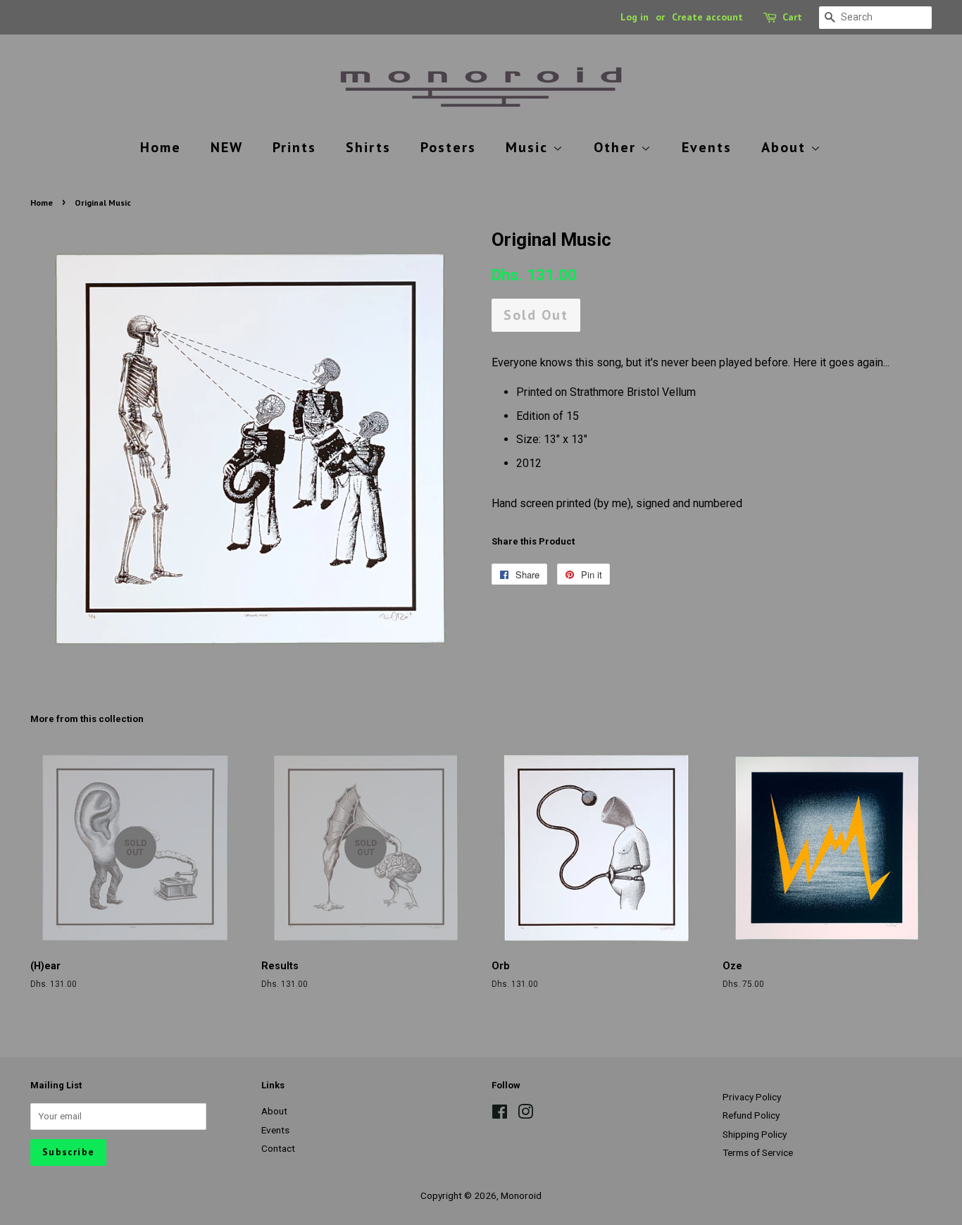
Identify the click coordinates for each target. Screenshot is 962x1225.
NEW (227, 147)
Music (529, 147)
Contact (278, 1148)
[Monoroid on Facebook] (500, 1114)
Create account (707, 17)
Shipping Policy (755, 1134)
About (786, 147)
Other (617, 147)
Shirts (368, 147)
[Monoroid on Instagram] (525, 1114)
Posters (448, 147)
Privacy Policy (752, 1096)
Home (160, 147)
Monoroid (521, 1195)
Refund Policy (751, 1115)
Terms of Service (758, 1152)
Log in (634, 17)
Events (707, 147)
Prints (294, 147)
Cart (792, 17)
